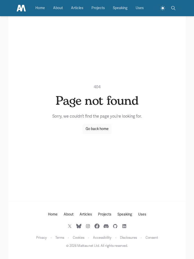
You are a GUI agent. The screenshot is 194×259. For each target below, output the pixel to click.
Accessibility (102, 238)
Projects (98, 8)
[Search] (173, 8)
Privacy (41, 238)
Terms (59, 238)
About (58, 8)
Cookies (78, 238)
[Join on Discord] (106, 226)
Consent (152, 238)
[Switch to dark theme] (163, 8)
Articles (77, 8)
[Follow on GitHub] (115, 226)
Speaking (120, 8)
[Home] (21, 8)
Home (40, 8)
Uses (140, 8)
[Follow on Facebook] (97, 226)
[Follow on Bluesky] (79, 226)
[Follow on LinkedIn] (124, 226)
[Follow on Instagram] (88, 226)
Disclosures (128, 238)
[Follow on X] (70, 226)
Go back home (97, 129)
